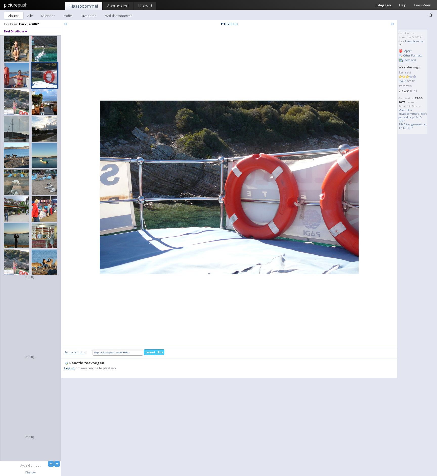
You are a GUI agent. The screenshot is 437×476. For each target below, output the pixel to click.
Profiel (68, 15)
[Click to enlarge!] (229, 187)
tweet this (154, 352)
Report (407, 51)
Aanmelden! (118, 6)
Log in (402, 81)
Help (402, 5)
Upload (145, 6)
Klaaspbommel (84, 6)
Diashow (30, 472)
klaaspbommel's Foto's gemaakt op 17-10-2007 (413, 117)
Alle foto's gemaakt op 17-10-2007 (412, 126)
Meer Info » (405, 110)
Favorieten (89, 15)
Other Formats (412, 55)
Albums (13, 15)
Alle (30, 15)
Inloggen (383, 5)
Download (409, 60)
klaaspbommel (414, 41)
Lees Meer (422, 5)
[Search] (430, 15)
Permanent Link (74, 352)
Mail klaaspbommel (119, 15)
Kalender (48, 15)
